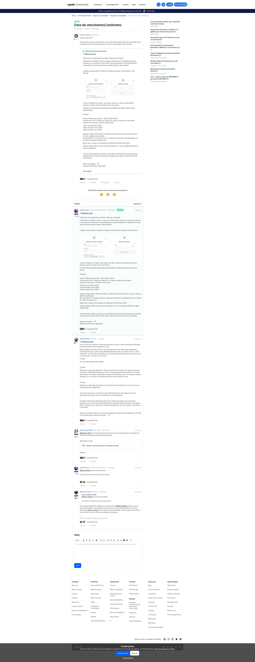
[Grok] (168, 639)
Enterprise (132, 612)
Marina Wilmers (85, 339)
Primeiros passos (156, 42)
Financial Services (97, 585)
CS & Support (114, 608)
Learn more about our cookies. (164, 649)
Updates (126, 4)
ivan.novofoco (84, 210)
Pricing (170, 614)
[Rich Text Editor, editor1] (107, 552)
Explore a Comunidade (100, 15)
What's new (171, 610)
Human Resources (116, 604)
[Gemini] (176, 639)
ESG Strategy (76, 614)
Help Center (171, 585)
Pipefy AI (132, 617)
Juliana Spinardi (85, 430)
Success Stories (153, 589)
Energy (93, 612)
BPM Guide (152, 619)
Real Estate (95, 594)
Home (74, 15)
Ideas (134, 4)
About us (75, 585)
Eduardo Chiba (85, 35)
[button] (180, 4)
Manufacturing (96, 589)
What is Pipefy (77, 589)
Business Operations (117, 612)
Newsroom (75, 602)
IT (110, 621)
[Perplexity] (172, 639)
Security (170, 606)
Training (151, 610)
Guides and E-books (155, 598)
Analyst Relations (135, 621)
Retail (93, 602)
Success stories (77, 606)
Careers (74, 594)
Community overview (84, 15)
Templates (152, 594)
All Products (133, 585)
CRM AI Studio (134, 594)
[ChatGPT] (164, 639)
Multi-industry (96, 598)
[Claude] (180, 639)
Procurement (114, 616)
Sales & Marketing (116, 600)
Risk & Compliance (116, 589)
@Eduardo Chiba (90, 54)
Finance (113, 585)
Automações (154, 26)
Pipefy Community (173, 594)
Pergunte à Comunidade (118, 15)
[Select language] (163, 4)
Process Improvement (155, 627)
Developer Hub (172, 602)
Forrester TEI (152, 606)
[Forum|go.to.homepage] (80, 4)
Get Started (171, 598)
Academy (142, 4)
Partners (75, 598)
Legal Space (177, 614)
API (151, 50)
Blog (149, 585)
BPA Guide (151, 623)
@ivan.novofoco (93, 510)
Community (152, 614)
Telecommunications (98, 621)
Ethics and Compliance (80, 610)
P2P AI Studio (133, 589)
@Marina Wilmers (85, 470)
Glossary (151, 602)
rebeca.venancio (85, 492)
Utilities (93, 616)
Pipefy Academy (173, 589)
